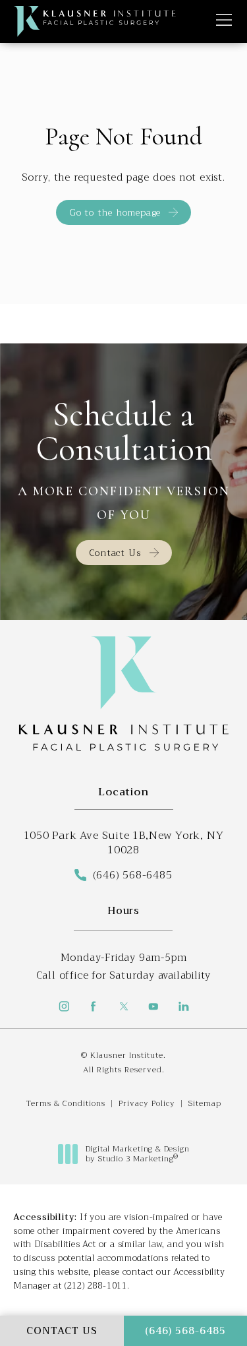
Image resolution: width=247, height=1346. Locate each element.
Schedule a (124, 432)
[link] (123, 875)
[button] (224, 20)
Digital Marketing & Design (137, 1154)
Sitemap (204, 1103)
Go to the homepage (115, 212)
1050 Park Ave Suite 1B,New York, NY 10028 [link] (124, 843)
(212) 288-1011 (96, 1285)
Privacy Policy (147, 1103)
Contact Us (115, 553)
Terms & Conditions (65, 1103)
